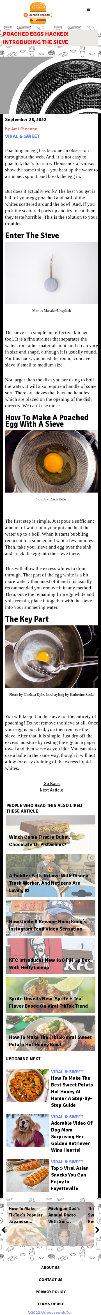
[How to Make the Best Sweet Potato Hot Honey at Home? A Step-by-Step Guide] (27, 1085)
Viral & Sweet (22, 136)
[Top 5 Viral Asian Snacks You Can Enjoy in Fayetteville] (27, 1176)
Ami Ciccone (24, 129)
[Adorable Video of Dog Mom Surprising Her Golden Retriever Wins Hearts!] (27, 1131)
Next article (51, 790)
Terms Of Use (50, 1303)
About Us (50, 1267)
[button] (88, 9)
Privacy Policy (51, 1291)
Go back (51, 783)
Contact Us (51, 1279)
